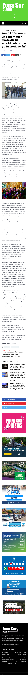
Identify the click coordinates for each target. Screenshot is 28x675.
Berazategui (22, 654)
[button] (3, 23)
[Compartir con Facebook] (3, 55)
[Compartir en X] (8, 55)
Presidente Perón (13, 661)
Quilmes (4, 664)
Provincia (13, 30)
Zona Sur (12, 664)
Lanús (24, 658)
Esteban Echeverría (7, 656)
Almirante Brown (20, 652)
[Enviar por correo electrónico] (17, 55)
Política (7, 30)
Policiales (23, 660)
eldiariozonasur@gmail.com (11, 644)
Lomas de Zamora (8, 660)
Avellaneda (5, 654)
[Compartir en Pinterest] (13, 55)
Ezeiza (24, 656)
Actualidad (5, 652)
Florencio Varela (7, 658)
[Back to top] (25, 672)
